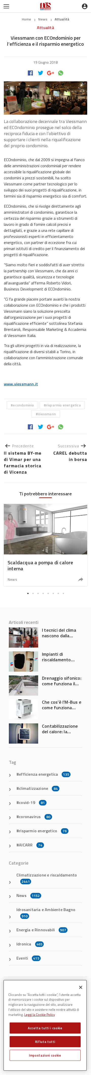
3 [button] (37, 593)
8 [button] (63, 593)
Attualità (62, 19)
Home (26, 19)
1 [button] (27, 593)
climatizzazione (38, 788)
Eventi (27, 958)
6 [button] (53, 593)
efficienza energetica (44, 774)
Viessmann (47, 414)
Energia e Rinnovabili (41, 930)
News (43, 19)
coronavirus (34, 817)
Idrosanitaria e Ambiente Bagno (45, 913)
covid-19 (32, 802)
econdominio (23, 405)
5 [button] (48, 593)
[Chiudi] (80, 987)
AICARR (30, 845)
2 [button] (32, 593)
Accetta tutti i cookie (45, 1028)
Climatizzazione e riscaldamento (46, 878)
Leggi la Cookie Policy (39, 1014)
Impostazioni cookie (45, 1055)
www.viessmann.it (21, 384)
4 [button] (43, 593)
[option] (45, 545)
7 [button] (58, 593)
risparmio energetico (63, 405)
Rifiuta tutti (45, 1041)
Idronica (29, 944)
